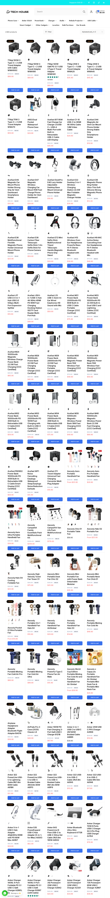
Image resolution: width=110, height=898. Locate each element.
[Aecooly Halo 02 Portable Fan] (94, 517)
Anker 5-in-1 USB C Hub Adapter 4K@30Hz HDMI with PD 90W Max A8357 (15, 833)
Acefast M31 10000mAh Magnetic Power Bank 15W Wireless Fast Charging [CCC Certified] (94, 363)
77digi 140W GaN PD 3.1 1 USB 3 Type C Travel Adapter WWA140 (55, 69)
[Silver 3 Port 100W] (52, 722)
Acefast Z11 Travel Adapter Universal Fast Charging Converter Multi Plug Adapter (54, 477)
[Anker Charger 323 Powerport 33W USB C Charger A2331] (75, 868)
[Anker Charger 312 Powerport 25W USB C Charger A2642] (55, 868)
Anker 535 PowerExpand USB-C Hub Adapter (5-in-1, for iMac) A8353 (35, 832)
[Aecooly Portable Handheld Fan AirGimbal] (55, 612)
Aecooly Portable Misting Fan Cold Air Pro (15, 671)
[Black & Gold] (9, 528)
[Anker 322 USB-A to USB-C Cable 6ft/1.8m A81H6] (94, 763)
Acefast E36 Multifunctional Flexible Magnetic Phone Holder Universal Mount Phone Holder (15, 245)
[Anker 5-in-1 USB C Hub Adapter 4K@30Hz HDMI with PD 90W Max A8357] (15, 815)
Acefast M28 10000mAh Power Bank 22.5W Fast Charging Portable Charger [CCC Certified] (34, 364)
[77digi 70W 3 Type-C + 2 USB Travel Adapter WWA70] (15, 107)
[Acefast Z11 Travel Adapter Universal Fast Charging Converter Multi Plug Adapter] (55, 459)
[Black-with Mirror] (19, 620)
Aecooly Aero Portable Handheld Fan (73, 473)
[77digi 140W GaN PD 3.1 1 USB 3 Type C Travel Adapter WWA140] (55, 52)
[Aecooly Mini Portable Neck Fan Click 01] (94, 566)
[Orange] (16, 524)
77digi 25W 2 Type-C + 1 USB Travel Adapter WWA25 (74, 68)
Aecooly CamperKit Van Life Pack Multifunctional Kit (54, 530)
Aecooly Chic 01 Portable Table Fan (74, 531)
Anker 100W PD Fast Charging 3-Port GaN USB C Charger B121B (55, 731)
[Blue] (75, 467)
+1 (12, 623)
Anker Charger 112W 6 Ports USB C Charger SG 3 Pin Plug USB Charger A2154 (94, 829)
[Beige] (68, 467)
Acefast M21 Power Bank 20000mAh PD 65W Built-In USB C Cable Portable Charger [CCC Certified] (74, 304)
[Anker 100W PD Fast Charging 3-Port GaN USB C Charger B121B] (55, 715)
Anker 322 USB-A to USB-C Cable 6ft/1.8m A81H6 (94, 778)
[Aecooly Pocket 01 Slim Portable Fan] (15, 612)
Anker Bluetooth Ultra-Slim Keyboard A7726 (74, 830)
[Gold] (88, 467)
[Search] (84, 12)
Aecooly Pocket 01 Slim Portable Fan (15, 630)
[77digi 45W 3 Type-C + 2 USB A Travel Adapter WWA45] (94, 52)
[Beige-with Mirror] (9, 623)
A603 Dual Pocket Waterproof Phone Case (33, 123)
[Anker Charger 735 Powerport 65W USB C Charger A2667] (94, 868)
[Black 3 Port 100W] (48, 722)
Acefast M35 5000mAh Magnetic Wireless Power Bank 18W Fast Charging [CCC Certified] (74, 421)
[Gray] (9, 823)
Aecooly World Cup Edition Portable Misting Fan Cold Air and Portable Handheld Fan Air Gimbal (74, 676)
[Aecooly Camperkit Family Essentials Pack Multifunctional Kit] (35, 517)
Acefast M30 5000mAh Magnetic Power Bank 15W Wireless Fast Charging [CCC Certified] (74, 363)
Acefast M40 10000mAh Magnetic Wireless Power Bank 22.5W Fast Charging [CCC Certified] (94, 421)
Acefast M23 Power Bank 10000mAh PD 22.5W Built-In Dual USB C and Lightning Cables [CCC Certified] (94, 304)
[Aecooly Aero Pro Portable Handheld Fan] (94, 459)
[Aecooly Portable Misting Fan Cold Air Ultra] (35, 661)
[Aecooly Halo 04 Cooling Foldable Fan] (15, 566)
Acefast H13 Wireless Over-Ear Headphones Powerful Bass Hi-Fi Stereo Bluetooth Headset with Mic (74, 246)
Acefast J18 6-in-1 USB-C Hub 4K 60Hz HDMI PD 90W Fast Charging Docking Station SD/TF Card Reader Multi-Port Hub (35, 305)
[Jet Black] (29, 59)
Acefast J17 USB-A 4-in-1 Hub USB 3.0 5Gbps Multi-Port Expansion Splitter (14, 301)
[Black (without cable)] (9, 876)
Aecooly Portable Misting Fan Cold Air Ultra (35, 673)
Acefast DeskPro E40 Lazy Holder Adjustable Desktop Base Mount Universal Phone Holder (55, 186)
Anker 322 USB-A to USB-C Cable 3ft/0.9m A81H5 (74, 778)
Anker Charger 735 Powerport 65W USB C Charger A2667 (94, 884)
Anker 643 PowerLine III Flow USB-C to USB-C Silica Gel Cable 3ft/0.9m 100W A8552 (54, 833)
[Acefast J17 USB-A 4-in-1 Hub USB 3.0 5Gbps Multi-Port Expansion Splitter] (15, 283)
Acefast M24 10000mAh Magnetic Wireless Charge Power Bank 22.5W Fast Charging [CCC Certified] (15, 361)
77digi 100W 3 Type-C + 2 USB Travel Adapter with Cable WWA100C (15, 65)
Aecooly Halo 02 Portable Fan (94, 530)
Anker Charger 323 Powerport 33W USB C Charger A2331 (74, 884)
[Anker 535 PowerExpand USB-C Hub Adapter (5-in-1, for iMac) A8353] (35, 815)
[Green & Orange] (9, 524)
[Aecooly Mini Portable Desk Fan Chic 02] (55, 566)
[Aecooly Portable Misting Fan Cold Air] (94, 612)
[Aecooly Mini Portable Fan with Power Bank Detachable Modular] (75, 566)
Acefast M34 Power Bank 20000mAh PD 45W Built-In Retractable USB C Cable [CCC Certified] (54, 421)
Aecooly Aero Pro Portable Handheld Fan (93, 473)
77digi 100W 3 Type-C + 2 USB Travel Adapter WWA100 (35, 68)
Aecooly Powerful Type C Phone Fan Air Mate (54, 673)
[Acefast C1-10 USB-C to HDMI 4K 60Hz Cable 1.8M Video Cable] (75, 108)
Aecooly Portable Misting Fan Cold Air (94, 623)
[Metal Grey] (68, 175)
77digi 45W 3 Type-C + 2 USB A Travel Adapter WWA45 (94, 68)
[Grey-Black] (29, 233)
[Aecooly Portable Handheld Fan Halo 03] (75, 612)
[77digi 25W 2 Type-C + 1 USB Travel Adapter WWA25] (75, 52)
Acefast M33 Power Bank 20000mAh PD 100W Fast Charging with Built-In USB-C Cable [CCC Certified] (34, 422)
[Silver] (91, 233)
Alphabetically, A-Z (89, 32)
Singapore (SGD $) (75, 2)
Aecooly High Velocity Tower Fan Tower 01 (34, 576)
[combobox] (61, 11)
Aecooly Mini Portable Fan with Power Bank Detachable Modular (74, 579)
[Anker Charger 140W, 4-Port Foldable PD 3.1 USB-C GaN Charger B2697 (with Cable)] (35, 868)
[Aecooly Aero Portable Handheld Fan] (75, 459)
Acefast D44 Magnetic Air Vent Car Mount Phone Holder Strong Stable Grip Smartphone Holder (94, 128)
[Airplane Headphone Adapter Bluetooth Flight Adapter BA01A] (15, 715)
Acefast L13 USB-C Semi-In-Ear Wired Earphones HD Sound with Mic (54, 300)
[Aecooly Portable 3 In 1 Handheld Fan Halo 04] (35, 612)
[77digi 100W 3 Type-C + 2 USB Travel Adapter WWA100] (35, 52)
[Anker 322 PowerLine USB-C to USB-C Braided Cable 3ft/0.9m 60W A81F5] (35, 763)
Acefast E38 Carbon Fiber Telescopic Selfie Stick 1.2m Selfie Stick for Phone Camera (35, 243)
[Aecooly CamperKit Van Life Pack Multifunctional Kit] (55, 517)
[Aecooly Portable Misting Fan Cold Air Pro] (15, 661)
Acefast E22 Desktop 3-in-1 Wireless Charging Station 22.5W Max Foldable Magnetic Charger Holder (74, 189)
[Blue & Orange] (12, 524)
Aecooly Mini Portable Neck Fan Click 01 (93, 576)
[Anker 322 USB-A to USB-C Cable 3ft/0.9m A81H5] (75, 763)
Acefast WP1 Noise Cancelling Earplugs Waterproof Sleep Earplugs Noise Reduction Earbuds (35, 480)
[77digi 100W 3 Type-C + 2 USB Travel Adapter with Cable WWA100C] (15, 52)
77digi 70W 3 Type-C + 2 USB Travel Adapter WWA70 (15, 123)
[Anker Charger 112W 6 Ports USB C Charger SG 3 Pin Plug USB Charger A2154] (94, 815)
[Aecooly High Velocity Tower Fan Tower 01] (35, 566)
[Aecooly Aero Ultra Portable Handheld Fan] (15, 517)
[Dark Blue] (98, 467)
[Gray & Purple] (19, 524)
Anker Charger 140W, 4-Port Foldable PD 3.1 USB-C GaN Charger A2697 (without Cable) (15, 886)
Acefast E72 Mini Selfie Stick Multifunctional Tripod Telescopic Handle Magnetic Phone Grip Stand (55, 246)
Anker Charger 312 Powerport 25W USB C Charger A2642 (54, 884)
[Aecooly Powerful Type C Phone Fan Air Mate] (55, 661)
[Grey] (68, 291)
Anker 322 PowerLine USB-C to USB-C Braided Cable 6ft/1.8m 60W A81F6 (54, 781)
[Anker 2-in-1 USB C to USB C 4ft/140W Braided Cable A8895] (75, 715)
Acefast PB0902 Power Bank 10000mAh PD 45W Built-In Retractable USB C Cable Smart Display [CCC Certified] (15, 480)
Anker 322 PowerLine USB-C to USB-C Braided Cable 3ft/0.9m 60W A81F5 (35, 781)
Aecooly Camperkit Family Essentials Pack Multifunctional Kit (35, 531)
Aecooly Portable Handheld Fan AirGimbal (53, 624)
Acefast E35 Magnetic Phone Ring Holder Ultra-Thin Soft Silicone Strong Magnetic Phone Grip (94, 187)
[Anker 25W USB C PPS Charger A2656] (94, 715)
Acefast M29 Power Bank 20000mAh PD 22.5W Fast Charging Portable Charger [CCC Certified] (54, 364)
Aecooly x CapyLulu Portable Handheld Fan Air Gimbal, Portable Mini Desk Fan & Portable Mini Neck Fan (93, 679)
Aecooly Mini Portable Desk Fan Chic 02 (53, 576)
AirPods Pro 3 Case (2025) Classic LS (34, 729)
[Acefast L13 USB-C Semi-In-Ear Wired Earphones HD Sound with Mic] (55, 283)
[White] (48, 291)
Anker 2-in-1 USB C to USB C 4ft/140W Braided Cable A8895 (74, 732)
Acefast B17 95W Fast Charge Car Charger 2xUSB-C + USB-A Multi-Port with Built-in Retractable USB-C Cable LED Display (55, 129)
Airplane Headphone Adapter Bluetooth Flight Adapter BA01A (15, 728)
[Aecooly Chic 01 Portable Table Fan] (75, 517)
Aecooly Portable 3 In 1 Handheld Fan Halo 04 (34, 624)
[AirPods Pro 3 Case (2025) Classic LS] (35, 715)
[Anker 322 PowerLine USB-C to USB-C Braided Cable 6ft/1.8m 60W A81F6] (55, 763)
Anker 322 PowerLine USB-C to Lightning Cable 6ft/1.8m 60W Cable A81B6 (15, 781)
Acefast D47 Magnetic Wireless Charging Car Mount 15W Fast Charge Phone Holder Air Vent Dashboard (35, 189)
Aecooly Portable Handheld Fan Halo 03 (73, 624)
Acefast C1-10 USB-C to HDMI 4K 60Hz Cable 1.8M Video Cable (74, 124)
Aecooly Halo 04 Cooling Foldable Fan (15, 580)
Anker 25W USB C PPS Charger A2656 (94, 729)
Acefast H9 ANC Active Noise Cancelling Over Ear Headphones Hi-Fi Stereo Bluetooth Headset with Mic (94, 246)
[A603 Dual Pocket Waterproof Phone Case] (35, 108)
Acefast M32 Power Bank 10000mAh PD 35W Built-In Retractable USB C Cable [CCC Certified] (15, 421)
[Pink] (72, 467)
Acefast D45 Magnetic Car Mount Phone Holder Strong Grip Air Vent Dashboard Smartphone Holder (14, 189)
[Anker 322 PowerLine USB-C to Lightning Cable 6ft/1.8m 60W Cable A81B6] (15, 763)
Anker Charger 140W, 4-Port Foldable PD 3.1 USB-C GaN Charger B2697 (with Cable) (34, 886)
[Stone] (29, 722)
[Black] (68, 59)
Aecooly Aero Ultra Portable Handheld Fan (14, 534)
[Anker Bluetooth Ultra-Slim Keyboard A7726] (75, 815)
